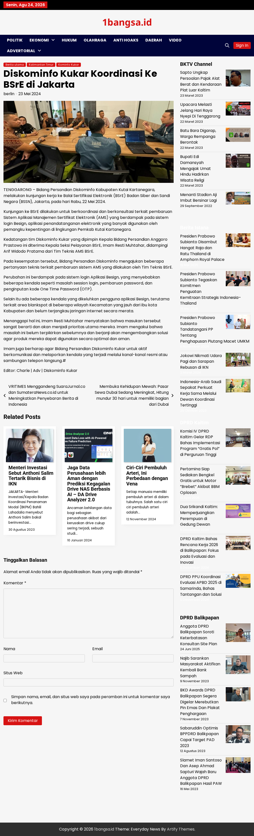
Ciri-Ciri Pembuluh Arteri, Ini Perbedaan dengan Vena (147, 475)
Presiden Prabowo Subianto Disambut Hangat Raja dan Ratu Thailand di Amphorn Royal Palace (202, 248)
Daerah (153, 40)
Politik (15, 40)
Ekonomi (39, 40)
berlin (8, 94)
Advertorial (21, 51)
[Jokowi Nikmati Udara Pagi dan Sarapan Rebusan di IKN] (238, 360)
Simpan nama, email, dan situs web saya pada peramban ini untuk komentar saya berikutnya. (90, 700)
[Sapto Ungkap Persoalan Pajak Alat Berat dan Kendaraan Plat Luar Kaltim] (238, 79)
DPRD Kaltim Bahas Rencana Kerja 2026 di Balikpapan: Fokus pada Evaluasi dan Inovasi (199, 550)
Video (175, 40)
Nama (9, 649)
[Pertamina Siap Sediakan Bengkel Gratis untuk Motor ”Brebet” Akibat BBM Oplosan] (238, 476)
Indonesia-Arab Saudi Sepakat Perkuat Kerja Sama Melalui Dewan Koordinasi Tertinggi (200, 393)
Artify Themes (180, 829)
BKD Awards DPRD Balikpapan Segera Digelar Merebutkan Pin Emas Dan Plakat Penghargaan (200, 702)
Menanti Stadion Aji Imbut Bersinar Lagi (198, 197)
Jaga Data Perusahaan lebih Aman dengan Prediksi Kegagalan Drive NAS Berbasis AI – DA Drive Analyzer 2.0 (88, 484)
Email (97, 649)
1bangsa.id (127, 22)
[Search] (227, 45)
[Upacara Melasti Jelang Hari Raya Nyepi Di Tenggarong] (238, 109)
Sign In (242, 45)
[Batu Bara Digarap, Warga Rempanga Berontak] (238, 135)
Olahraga (95, 40)
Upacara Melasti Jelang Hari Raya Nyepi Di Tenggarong (200, 110)
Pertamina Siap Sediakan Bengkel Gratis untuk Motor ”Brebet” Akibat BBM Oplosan (200, 480)
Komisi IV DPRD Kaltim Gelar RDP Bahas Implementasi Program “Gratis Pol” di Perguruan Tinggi (200, 443)
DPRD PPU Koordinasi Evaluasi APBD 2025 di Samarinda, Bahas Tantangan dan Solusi (201, 585)
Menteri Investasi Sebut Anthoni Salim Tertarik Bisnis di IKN (30, 475)
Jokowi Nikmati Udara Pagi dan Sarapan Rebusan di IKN (201, 361)
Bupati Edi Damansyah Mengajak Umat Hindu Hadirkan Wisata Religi (195, 168)
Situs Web (13, 673)
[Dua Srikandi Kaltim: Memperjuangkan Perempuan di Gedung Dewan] (238, 511)
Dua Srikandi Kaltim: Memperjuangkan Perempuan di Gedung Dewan (199, 515)
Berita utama (14, 65)
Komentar (14, 583)
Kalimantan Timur (41, 65)
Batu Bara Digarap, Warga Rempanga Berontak (198, 136)
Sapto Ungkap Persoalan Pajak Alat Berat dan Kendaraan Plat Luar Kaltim (201, 81)
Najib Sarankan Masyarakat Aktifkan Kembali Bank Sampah (200, 667)
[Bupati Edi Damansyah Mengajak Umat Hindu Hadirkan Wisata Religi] (238, 161)
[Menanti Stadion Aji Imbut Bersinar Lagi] (238, 199)
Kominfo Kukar (68, 65)
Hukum (69, 40)
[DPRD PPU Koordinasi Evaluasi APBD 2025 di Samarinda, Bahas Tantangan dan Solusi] (238, 582)
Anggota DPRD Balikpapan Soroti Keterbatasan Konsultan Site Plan (198, 635)
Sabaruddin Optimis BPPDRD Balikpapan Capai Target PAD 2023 (199, 737)
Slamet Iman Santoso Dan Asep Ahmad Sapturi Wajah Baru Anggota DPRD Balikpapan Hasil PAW (201, 772)
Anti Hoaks (125, 40)
